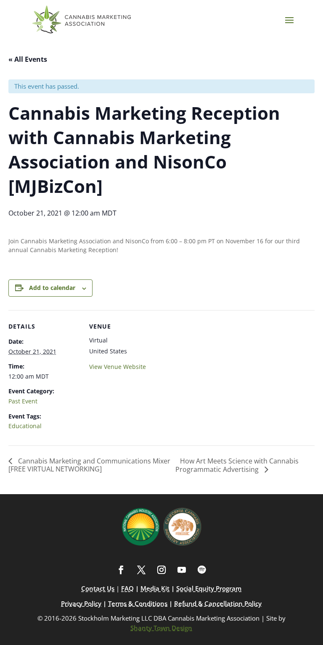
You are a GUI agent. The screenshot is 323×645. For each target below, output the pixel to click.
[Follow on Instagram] (161, 569)
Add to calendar (52, 288)
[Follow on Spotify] (201, 569)
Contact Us (97, 588)
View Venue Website (117, 367)
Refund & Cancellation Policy (218, 603)
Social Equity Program (208, 588)
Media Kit (154, 588)
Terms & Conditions (137, 603)
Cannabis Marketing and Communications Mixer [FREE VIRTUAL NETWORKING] (89, 465)
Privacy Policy (81, 603)
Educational (25, 426)
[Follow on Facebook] (121, 569)
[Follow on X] (141, 569)
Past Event (22, 401)
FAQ (127, 588)
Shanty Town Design (161, 628)
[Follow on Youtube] (181, 569)
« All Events (27, 59)
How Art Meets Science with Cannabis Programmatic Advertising (237, 465)
